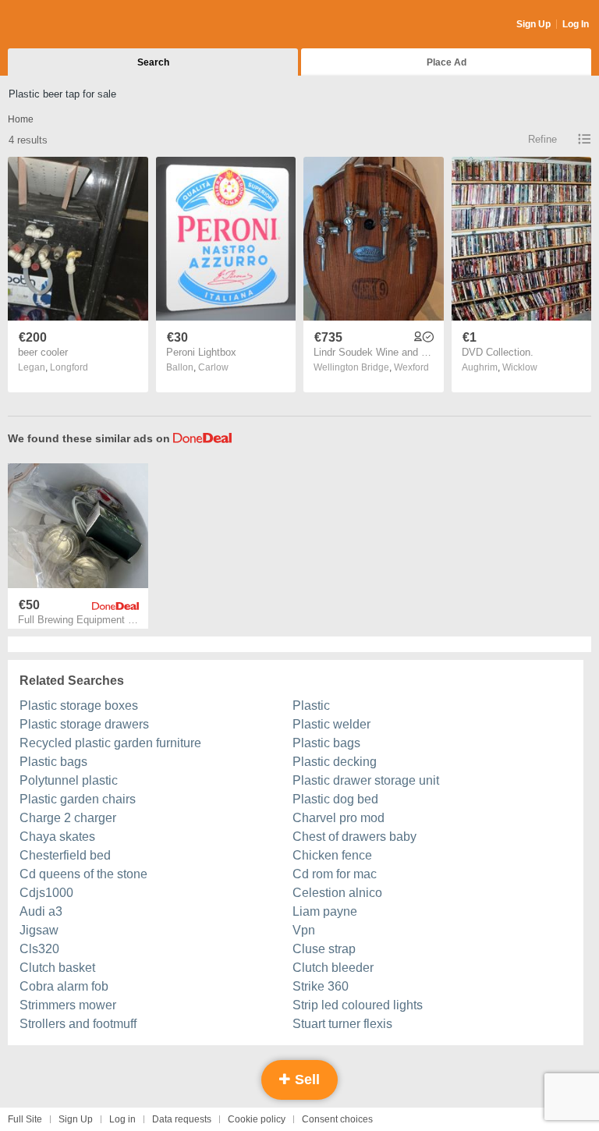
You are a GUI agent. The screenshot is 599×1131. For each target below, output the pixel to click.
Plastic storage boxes (78, 705)
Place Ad (446, 62)
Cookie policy (256, 1119)
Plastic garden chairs (77, 799)
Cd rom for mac (334, 874)
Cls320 (39, 949)
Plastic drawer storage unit (365, 780)
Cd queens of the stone (83, 874)
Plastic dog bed (335, 799)
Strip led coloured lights (357, 1005)
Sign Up (533, 24)
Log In (575, 24)
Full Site (25, 1119)
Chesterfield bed (65, 855)
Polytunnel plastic (68, 780)
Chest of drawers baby (354, 836)
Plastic (311, 705)
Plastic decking (334, 761)
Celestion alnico (337, 892)
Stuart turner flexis (342, 1023)
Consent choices (337, 1119)
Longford (69, 367)
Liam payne (324, 911)
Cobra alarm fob (63, 986)
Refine (542, 139)
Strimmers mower (67, 1005)
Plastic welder (331, 724)
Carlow (213, 367)
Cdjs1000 (46, 892)
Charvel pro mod (338, 817)
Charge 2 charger (67, 817)
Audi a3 (40, 911)
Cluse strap (324, 949)
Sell (305, 1079)
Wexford (411, 367)
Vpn (303, 930)
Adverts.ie (69, 25)
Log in (122, 1119)
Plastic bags (326, 743)
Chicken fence (332, 855)
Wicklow (519, 367)
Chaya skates (57, 836)
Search (153, 62)
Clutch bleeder (333, 967)
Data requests (181, 1119)
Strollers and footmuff (77, 1023)
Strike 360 (320, 986)
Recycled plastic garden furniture (110, 743)
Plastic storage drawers (84, 724)
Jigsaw (38, 930)
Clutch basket (57, 967)
